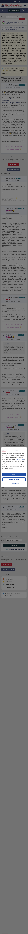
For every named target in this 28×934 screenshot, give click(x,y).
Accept (14, 474)
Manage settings (14, 483)
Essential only (14, 479)
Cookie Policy (20, 459)
